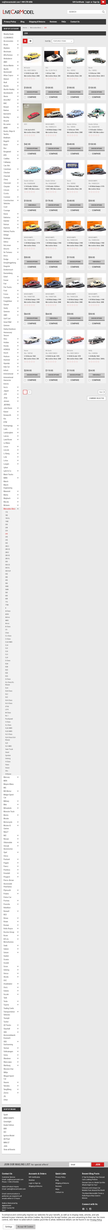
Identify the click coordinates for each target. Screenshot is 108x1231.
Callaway (7, 162)
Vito (6, 771)
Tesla (6, 1001)
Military (6, 801)
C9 (6, 630)
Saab (5, 945)
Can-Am (7, 165)
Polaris (6, 893)
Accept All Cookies (25, 1226)
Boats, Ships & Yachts (9, 132)
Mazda (6, 502)
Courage (7, 210)
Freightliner (8, 301)
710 (6, 602)
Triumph (6, 1018)
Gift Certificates (34, 1177)
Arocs (7, 623)
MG (5, 788)
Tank (5, 998)
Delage (6, 235)
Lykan (6, 467)
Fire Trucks (8, 287)
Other (6, 1100)
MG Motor (7, 791)
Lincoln (6, 450)
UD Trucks (7, 1025)
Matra (6, 495)
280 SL (7, 558)
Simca (6, 973)
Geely (6, 308)
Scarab (6, 963)
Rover (6, 935)
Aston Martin (9, 65)
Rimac (6, 918)
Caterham (7, 169)
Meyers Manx (9, 784)
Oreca (6, 856)
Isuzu (6, 387)
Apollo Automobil (8, 70)
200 (6, 524)
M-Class (8, 713)
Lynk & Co (7, 471)
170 (6, 512)
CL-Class (8, 636)
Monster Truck (9, 811)
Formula (7, 297)
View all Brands (9, 1149)
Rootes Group (9, 932)
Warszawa (8, 1062)
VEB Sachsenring (8, 1043)
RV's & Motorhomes (9, 940)
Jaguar (6, 391)
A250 (7, 614)
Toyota (6, 1005)
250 (6, 540)
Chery (6, 179)
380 (6, 577)
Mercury (7, 777)
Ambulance (8, 58)
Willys (6, 1072)
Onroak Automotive (8, 847)
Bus (5, 148)
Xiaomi (6, 1082)
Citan (7, 633)
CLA (6, 645)
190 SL (7, 518)
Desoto (6, 249)
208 (6, 528)
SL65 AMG (8, 731)
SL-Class (8, 725)
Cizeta (6, 193)
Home (25, 28)
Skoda (6, 977)
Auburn (6, 79)
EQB (6, 667)
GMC (5, 315)
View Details (32, 205)
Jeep (5, 398)
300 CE (7, 565)
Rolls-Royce (8, 928)
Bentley (6, 117)
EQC (6, 670)
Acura (6, 44)
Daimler (6, 221)
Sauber (6, 956)
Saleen (6, 949)
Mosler (6, 818)
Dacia (6, 214)
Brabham (7, 137)
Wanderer (7, 1058)
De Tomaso (8, 252)
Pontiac (6, 900)
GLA (6, 688)
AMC (5, 62)
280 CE (7, 549)
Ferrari (6, 280)
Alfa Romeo (8, 55)
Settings (8, 1226)
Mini (5, 804)
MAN (5, 478)
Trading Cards (9, 1008)
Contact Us (75, 22)
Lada (5, 429)
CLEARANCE (8, 37)
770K (7, 605)
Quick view (32, 63)
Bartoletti (7, 114)
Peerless (7, 870)
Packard (7, 859)
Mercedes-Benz (10, 509)
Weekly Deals (9, 34)
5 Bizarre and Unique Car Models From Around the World (93, 1189)
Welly (90, 351)
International (8, 374)
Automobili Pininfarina (8, 885)
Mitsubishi (7, 808)
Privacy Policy (10, 22)
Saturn (6, 952)
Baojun (6, 107)
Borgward (7, 151)
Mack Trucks (8, 474)
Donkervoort (8, 269)
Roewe (6, 925)
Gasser (6, 304)
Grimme (6, 325)
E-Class (7, 660)
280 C (7, 546)
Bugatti (6, 141)
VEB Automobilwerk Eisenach (9, 1035)
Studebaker (8, 984)
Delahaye (7, 238)
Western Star (8, 1069)
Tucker (6, 1022)
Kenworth (7, 415)
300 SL (7, 568)
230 (6, 534)
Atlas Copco (8, 75)
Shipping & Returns (37, 22)
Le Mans (7, 443)
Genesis (7, 311)
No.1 (6, 716)
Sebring (6, 970)
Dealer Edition (9, 1125)
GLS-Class (8, 703)
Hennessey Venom (8, 334)
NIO (5, 835)
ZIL (5, 1096)
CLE (6, 648)
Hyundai (7, 363)
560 (6, 592)
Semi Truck (9, 749)
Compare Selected (96, 398)
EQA (6, 664)
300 (6, 562)
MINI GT (6, 1142)
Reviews (53, 22)
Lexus (6, 446)
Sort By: (48, 41)
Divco (6, 256)
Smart (7, 752)
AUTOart (7, 1139)
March (6, 481)
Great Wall (7, 322)
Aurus (6, 96)
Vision (7, 768)
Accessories (8, 41)
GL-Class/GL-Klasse (9, 683)
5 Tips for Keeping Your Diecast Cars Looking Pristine (93, 1178)
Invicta (6, 384)
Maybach (7, 498)
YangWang (7, 1089)
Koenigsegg (8, 425)
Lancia (6, 436)
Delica (6, 242)
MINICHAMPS (9, 1118)
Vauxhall (7, 1029)
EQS (6, 676)
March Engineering (8, 486)
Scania (6, 959)
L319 (6, 709)
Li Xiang (6, 453)
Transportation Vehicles (9, 1013)
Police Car (7, 897)
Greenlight (7, 1121)
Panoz (6, 866)
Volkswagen (8, 1051)
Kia (5, 418)
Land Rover (8, 439)
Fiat (5, 283)
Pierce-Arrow (9, 880)
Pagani (6, 863)
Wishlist (32, 1180)
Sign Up (96, 2)
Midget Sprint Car (9, 796)
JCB (5, 394)
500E (6, 586)
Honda (6, 346)
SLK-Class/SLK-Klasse (10, 738)
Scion (6, 966)
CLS (6, 654)
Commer (7, 197)
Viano (7, 765)
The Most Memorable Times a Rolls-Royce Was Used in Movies (93, 1195)
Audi (5, 82)
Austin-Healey (9, 89)
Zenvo (6, 1093)
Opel (5, 852)
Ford (5, 290)
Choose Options (32, 92)
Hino (5, 339)
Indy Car (7, 367)
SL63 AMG (8, 728)
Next (101, 392)
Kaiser (6, 412)
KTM (5, 422)
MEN (5, 781)
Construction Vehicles (9, 202)
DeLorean (7, 245)
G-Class (8, 679)
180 (6, 515)
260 (6, 543)
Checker (7, 172)
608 (6, 599)
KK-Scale (27, 68)
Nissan (6, 839)
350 (6, 574)
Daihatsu (7, 217)
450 (6, 580)
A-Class (7, 611)
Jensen (6, 401)
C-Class (8, 639)
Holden (6, 342)
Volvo (6, 1055)
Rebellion (7, 907)
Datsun (6, 224)
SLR (6, 743)
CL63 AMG (8, 642)
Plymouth (7, 890)
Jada (5, 1146)
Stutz (6, 987)
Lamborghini (8, 432)
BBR (5, 1128)
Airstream (7, 51)
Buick (6, 144)
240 (6, 537)
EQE (6, 673)
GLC (6, 694)
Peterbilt (7, 873)
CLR (6, 657)
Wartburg (7, 1065)
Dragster (7, 266)
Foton (6, 294)
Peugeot (7, 877)
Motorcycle (8, 822)
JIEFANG (7, 405)
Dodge (6, 259)
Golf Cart (7, 318)
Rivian (6, 921)
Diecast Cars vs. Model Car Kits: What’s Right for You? (93, 1184)
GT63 (7, 706)
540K (7, 589)
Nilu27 (6, 832)
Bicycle (6, 121)
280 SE (7, 555)
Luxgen (6, 464)
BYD (5, 155)
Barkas (6, 110)
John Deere (8, 408)
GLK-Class (8, 700)
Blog (22, 22)
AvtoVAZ (7, 100)
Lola (5, 457)
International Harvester (8, 379)
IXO (5, 1132)
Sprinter (8, 755)
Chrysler (7, 186)
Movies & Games (7, 827)
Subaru (6, 991)
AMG (7, 620)
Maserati (7, 491)
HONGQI (7, 349)
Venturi (6, 1048)
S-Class (7, 722)
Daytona (7, 228)
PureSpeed (9, 719)
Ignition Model (9, 1135)
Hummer (7, 360)
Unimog (8, 758)
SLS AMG (8, 746)
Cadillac (7, 158)
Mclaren (7, 505)
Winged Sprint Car (9, 1077)
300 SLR (8, 571)
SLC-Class (8, 734)
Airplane (7, 48)
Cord (5, 207)
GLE (6, 697)
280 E (7, 552)
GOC (25, 124)
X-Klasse (8, 774)
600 (6, 596)
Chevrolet (7, 183)
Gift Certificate (78, 2)
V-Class (7, 762)
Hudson (6, 356)
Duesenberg (8, 273)
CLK (6, 651)
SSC (5, 980)
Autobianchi (8, 93)
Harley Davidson (10, 329)
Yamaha (6, 1086)
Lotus (6, 460)
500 (6, 583)
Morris (6, 815)
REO (5, 914)
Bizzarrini (7, 124)
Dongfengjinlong (10, 263)
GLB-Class (8, 691)
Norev (69, 68)
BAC (5, 103)
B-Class (7, 627)
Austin (6, 86)
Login (87, 2)
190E (6, 521)
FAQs (64, 22)
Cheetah (7, 176)
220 (6, 531)
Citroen (6, 190)
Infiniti (6, 370)
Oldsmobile (8, 842)
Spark (6, 1114)
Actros (7, 617)
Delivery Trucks (9, 231)
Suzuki (6, 994)
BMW (6, 128)
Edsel (6, 276)
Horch (6, 353)
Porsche (7, 904)
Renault (6, 911)
